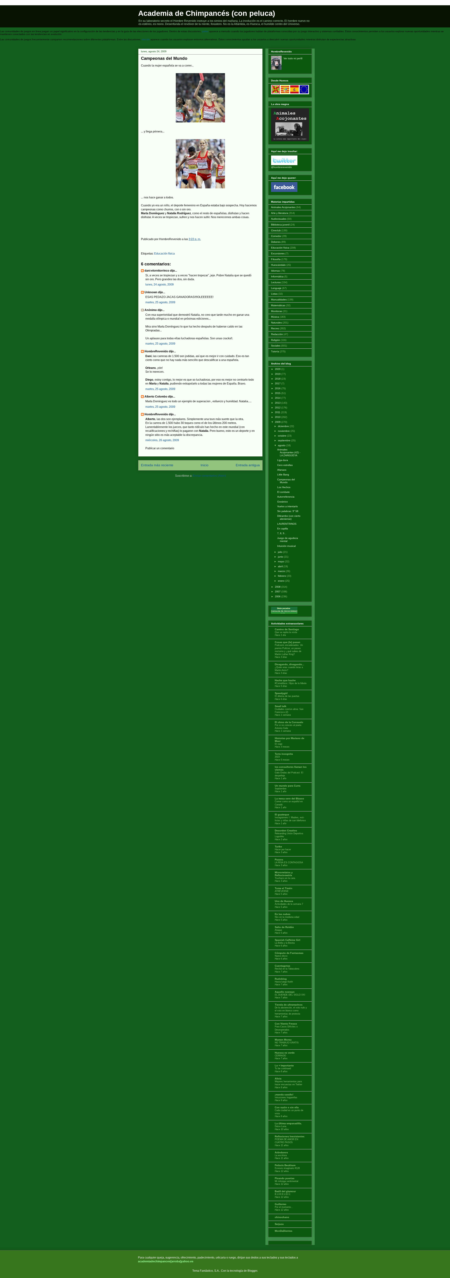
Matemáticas (278, 305)
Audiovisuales (278, 218)
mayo (281, 561)
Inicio (204, 465)
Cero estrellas (285, 465)
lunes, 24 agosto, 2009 (159, 284)
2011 (277, 412)
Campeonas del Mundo (286, 481)
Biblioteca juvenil (280, 224)
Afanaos (281, 469)
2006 (278, 596)
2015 (278, 393)
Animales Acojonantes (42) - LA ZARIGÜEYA (288, 452)
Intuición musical (286, 546)
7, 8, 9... (281, 533)
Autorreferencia (285, 496)
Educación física (164, 253)
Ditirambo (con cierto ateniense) (288, 517)
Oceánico (282, 501)
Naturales (276, 322)
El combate (283, 492)
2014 (278, 397)
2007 (278, 591)
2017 (278, 383)
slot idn (146, 39)
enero (281, 580)
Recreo (275, 328)
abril (280, 566)
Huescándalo (278, 264)
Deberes (276, 241)
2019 (278, 374)
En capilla (282, 528)
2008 (278, 586)
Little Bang (283, 474)
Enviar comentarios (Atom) (209, 475)
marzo (281, 571)
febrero (282, 575)
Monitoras (276, 311)
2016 (278, 388)
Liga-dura (282, 460)
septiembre (284, 440)
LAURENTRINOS (286, 523)
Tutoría (275, 351)
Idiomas (275, 270)
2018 (278, 378)
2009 (278, 422)
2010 (278, 417)
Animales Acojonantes (283, 207)
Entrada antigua (248, 465)
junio (280, 556)
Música (275, 316)
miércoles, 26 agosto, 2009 (162, 440)
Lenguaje (276, 288)
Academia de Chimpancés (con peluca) (206, 13)
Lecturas (276, 282)
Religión (275, 340)
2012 (278, 407)
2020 (278, 369)
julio (280, 552)
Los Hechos (283, 487)
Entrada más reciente (157, 465)
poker (205, 31)
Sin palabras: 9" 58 (287, 511)
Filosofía (276, 259)
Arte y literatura (279, 213)
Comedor (276, 236)
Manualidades (279, 299)
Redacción (277, 334)
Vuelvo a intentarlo (287, 506)
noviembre (284, 431)
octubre (282, 435)
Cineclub (276, 230)
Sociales (275, 345)
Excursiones (278, 253)
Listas (274, 293)
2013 (278, 402)
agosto (281, 445)
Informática (277, 276)
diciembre (283, 426)
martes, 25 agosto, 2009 (160, 302)
